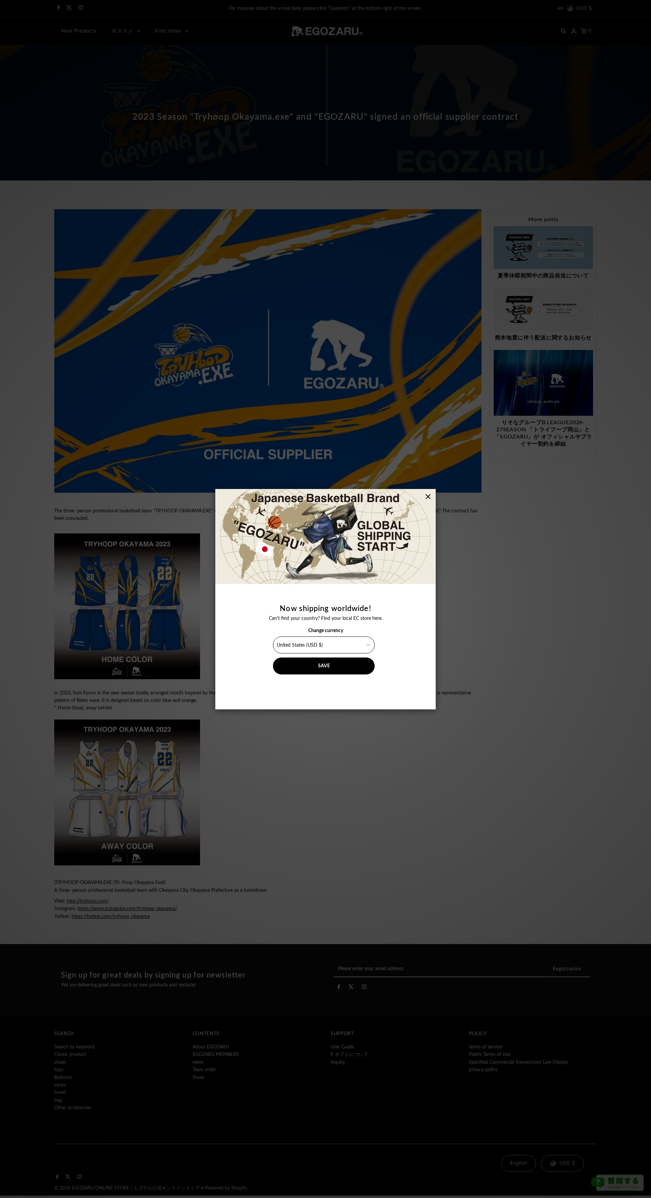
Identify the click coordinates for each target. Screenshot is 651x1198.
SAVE (324, 666)
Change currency (325, 630)
